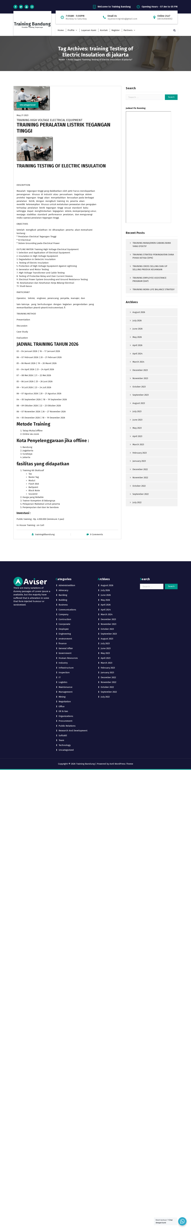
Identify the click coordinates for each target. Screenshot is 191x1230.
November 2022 (140, 477)
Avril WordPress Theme (121, 763)
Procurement (65, 721)
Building (63, 600)
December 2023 (140, 370)
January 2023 (139, 461)
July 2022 (137, 502)
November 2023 (140, 378)
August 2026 (139, 312)
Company (63, 614)
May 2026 (137, 337)
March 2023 (138, 444)
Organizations (66, 716)
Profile (71, 30)
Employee (64, 629)
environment (65, 638)
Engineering (65, 633)
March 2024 (138, 361)
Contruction (65, 619)
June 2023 (137, 419)
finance (63, 643)
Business (63, 604)
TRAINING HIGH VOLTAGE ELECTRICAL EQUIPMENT (49, 120)
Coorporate (64, 624)
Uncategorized (27, 105)
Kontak (104, 30)
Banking (63, 595)
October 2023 (139, 386)
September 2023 (141, 395)
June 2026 (138, 328)
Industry (63, 662)
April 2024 (138, 353)
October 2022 (139, 486)
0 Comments (96, 534)
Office (61, 706)
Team (61, 740)
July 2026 (137, 320)
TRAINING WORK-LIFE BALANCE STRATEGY (154, 289)
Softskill (63, 735)
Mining (62, 696)
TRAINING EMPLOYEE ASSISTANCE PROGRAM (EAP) (149, 279)
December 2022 (140, 469)
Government (65, 653)
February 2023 (140, 452)
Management (66, 692)
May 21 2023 (22, 115)
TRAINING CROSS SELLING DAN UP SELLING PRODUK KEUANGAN (150, 268)
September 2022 (141, 494)
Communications (67, 609)
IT (60, 677)
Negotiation (65, 701)
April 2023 (137, 436)
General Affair (66, 648)
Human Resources (68, 658)
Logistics (63, 682)
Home (61, 30)
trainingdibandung (45, 534)
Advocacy (63, 590)
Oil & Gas (63, 711)
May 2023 (137, 428)
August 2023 (139, 403)
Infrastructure (66, 667)
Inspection (64, 672)
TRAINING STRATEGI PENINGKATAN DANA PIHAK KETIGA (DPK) (153, 256)
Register (115, 30)
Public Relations (67, 725)
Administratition (67, 585)
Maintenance (65, 687)
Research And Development (73, 730)
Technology (65, 745)
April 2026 (137, 345)
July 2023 (137, 411)
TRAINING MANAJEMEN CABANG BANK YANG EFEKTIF (152, 245)
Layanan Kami (88, 30)
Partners (128, 30)
